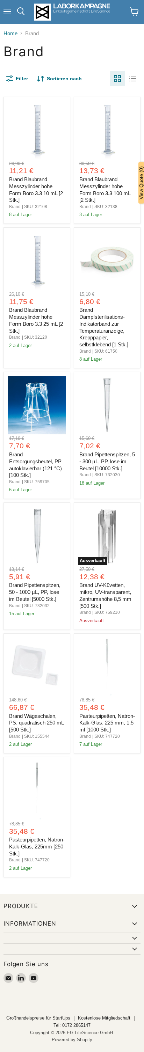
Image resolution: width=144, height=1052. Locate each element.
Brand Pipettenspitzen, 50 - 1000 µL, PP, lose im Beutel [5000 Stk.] (34, 592)
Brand (15, 206)
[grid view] (117, 78)
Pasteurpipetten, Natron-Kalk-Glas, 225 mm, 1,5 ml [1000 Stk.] (107, 723)
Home (10, 33)
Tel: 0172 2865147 (72, 1025)
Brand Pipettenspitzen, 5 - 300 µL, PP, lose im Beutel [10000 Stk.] (107, 461)
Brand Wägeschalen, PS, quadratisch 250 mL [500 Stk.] (36, 723)
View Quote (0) (141, 182)
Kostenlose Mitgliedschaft (104, 1018)
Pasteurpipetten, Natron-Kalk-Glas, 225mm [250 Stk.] (37, 846)
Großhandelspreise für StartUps (38, 1018)
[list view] (133, 78)
